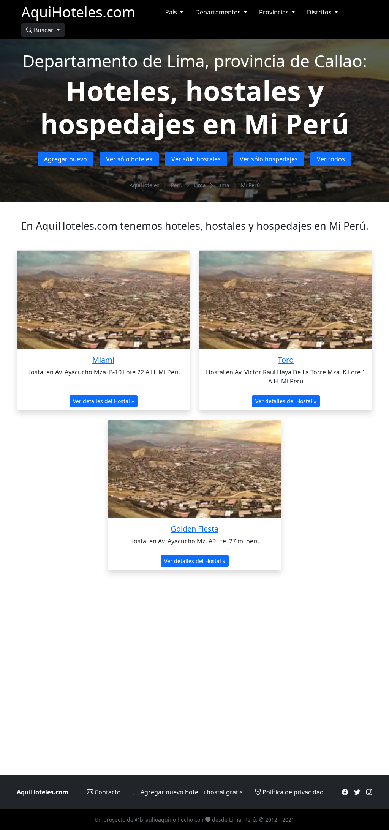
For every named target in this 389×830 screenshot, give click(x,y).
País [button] (172, 12)
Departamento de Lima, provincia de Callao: (194, 60)
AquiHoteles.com (78, 12)
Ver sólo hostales (196, 159)
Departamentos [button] (218, 12)
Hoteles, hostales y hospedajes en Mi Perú (194, 107)
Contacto (107, 792)
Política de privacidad (292, 792)
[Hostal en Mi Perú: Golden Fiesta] (194, 469)
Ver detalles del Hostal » (103, 401)
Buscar (43, 30)
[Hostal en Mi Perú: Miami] (103, 300)
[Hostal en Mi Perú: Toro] (285, 300)
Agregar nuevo (65, 159)
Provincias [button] (274, 12)
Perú (176, 185)
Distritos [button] (320, 12)
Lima (200, 185)
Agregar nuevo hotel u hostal (191, 792)
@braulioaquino (155, 819)
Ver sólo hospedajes (269, 159)
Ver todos (331, 159)
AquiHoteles (145, 185)
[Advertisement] (194, 677)
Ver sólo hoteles (129, 159)
